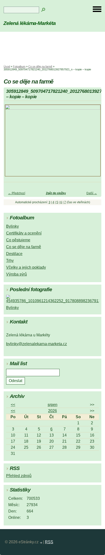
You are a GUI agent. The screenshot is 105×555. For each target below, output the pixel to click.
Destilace (14, 254)
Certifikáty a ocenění (24, 233)
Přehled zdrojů (19, 476)
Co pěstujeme (18, 240)
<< (13, 405)
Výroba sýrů (16, 274)
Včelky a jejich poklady (26, 267)
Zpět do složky (56, 193)
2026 (52, 411)
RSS (49, 542)
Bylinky (12, 226)
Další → (91, 193)
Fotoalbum (19, 66)
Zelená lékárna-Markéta (29, 23)
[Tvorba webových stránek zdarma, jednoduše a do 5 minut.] (41, 543)
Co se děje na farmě (40, 66)
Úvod (7, 66)
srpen (52, 405)
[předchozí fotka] (11, 142)
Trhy (10, 260)
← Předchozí (16, 193)
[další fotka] (93, 142)
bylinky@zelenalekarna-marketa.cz (36, 344)
